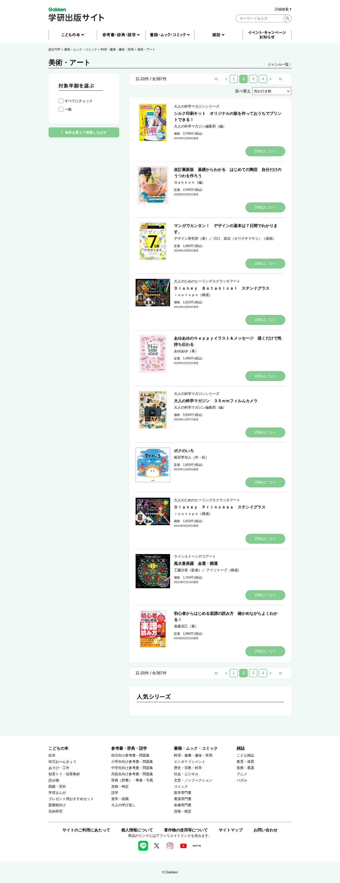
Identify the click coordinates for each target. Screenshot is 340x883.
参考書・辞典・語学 (129, 748)
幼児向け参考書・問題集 (130, 755)
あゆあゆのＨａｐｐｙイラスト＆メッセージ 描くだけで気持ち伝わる (228, 341)
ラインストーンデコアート (195, 556)
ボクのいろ (184, 451)
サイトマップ (231, 830)
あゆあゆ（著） (186, 351)
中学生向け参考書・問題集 (132, 768)
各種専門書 (182, 805)
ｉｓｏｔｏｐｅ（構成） (193, 295)
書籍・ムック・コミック (80, 49)
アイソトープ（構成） (223, 570)
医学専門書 (182, 793)
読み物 (54, 780)
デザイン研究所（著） (191, 238)
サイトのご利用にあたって (86, 830)
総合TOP (54, 49)
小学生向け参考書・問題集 (132, 762)
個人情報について (137, 830)
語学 (114, 793)
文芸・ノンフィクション (193, 780)
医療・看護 (245, 768)
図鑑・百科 (57, 786)
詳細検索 (282, 9)
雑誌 (241, 748)
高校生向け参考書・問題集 (132, 774)
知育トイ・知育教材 (64, 774)
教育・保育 (245, 762)
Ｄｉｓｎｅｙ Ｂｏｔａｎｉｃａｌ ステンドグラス (222, 288)
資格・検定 (120, 786)
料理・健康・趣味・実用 (117, 49)
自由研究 (55, 811)
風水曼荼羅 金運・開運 (196, 563)
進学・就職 (120, 799)
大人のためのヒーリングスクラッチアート (207, 281)
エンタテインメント (189, 762)
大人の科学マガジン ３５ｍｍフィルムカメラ (216, 401)
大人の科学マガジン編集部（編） (200, 126)
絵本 (52, 755)
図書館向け (57, 805)
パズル (242, 780)
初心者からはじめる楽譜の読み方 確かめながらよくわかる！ (226, 616)
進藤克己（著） (186, 626)
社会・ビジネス (186, 774)
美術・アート (146, 49)
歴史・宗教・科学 (188, 768)
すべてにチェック (79, 101)
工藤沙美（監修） (188, 570)
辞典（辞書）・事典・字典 (132, 780)
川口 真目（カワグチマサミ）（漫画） (244, 238)
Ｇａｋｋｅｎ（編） (189, 182)
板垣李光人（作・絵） (191, 457)
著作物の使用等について (186, 830)
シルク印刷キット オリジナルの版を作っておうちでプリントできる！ (228, 116)
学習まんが (57, 793)
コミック (181, 786)
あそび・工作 (59, 768)
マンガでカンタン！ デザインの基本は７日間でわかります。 (226, 229)
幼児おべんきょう (62, 762)
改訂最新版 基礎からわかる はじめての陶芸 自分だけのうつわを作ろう (228, 172)
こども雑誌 (245, 755)
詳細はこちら (265, 151)
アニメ (242, 774)
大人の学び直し (123, 805)
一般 (68, 109)
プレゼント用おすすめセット (71, 799)
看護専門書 (182, 799)
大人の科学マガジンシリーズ (196, 106)
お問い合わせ (266, 830)
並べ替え (243, 91)
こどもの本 (58, 748)
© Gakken (170, 872)
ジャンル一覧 (279, 64)
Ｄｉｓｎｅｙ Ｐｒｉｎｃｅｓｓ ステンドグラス (220, 507)
